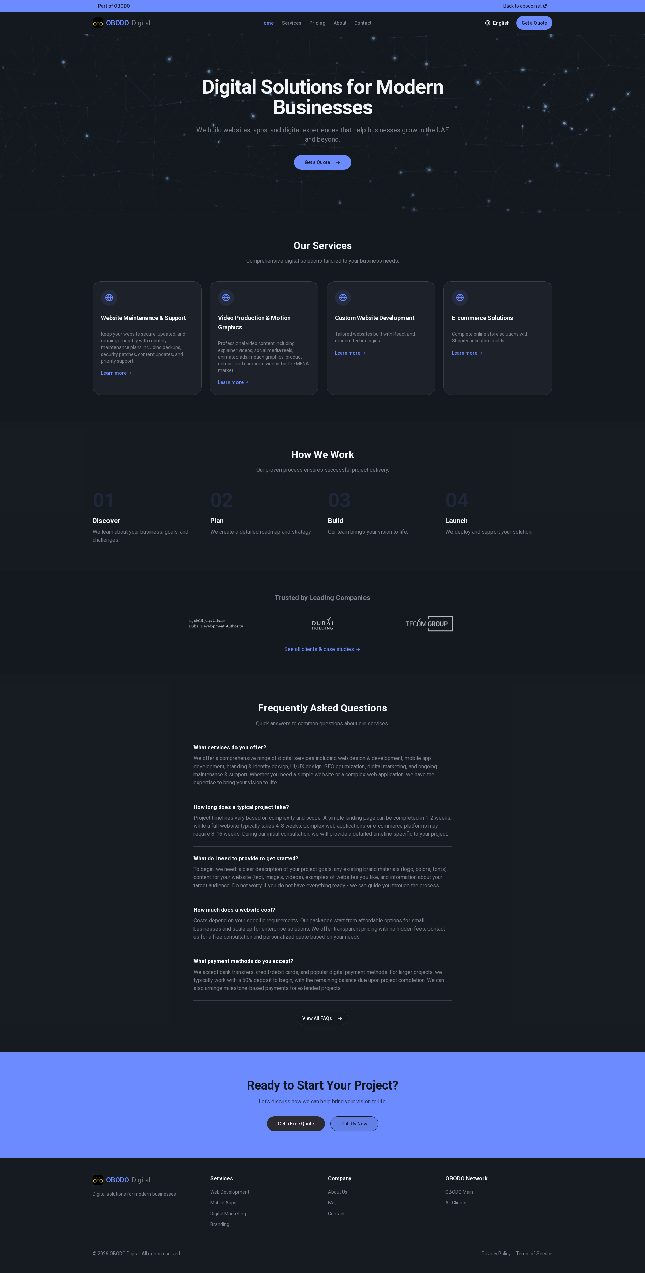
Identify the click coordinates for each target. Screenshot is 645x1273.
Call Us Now (354, 1123)
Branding (219, 1224)
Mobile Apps (223, 1202)
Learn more (116, 373)
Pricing (317, 23)
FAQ (332, 1202)
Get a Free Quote (296, 1123)
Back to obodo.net (522, 6)
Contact (362, 23)
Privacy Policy (496, 1253)
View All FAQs (317, 1018)
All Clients (455, 1202)
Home (267, 23)
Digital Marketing (228, 1213)
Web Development (229, 1192)
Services (291, 23)
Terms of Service (534, 1253)
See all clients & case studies (319, 649)
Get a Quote (534, 23)
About (340, 23)
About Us (337, 1192)
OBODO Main (459, 1192)
